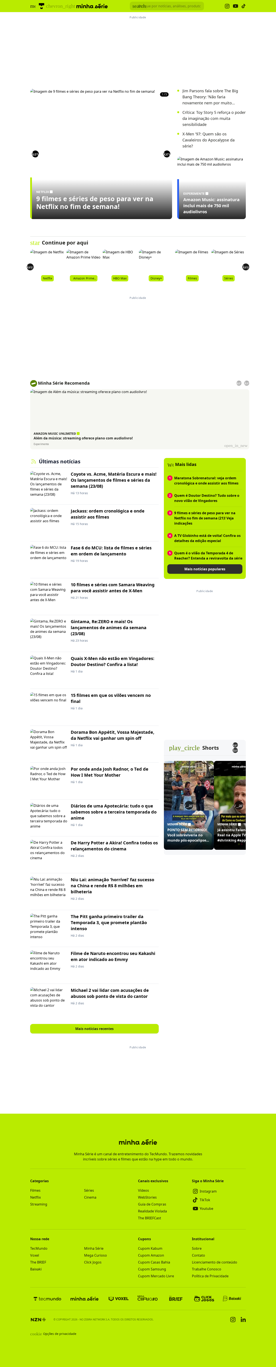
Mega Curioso (95, 1255)
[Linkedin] (243, 1319)
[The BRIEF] (176, 1298)
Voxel (34, 1255)
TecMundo (38, 1248)
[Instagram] (232, 1319)
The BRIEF (38, 1262)
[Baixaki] (232, 1298)
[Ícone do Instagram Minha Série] (227, 6)
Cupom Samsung (152, 1269)
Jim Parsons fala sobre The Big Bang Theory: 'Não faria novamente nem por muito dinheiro (210, 97)
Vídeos (143, 1190)
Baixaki (36, 1269)
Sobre (197, 1248)
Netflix (35, 1197)
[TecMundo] (41, 6)
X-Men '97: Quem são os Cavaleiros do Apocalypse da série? (208, 140)
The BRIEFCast (149, 1218)
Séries (89, 1190)
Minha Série (94, 1248)
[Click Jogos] (204, 1298)
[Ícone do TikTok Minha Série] (244, 6)
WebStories (147, 1197)
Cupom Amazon (151, 1255)
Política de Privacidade (210, 1276)
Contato (198, 1255)
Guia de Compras (152, 1204)
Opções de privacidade (53, 1334)
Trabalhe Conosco (206, 1269)
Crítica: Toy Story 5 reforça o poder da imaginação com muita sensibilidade (214, 118)
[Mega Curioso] (148, 1298)
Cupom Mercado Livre (156, 1276)
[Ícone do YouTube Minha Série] (235, 6)
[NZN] (38, 1319)
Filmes (35, 1190)
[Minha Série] (84, 1298)
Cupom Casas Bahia (154, 1262)
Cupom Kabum (150, 1248)
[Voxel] (118, 1298)
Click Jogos (93, 1262)
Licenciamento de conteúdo (214, 1262)
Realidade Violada (152, 1211)
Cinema (90, 1197)
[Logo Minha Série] (92, 6)
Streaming (38, 1204)
